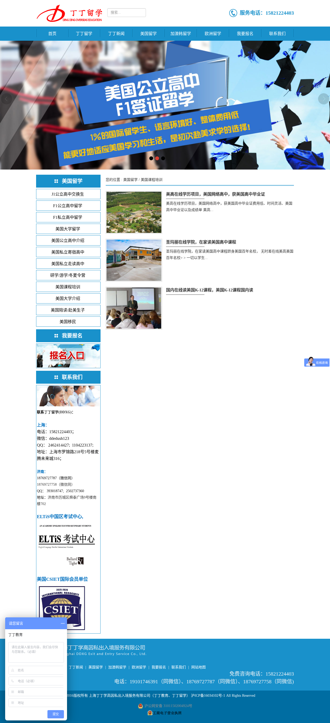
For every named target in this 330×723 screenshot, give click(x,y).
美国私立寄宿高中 (67, 252)
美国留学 (148, 33)
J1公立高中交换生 (68, 194)
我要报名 (245, 33)
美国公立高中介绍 (67, 240)
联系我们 (277, 33)
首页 (52, 33)
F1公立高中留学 (67, 206)
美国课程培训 (67, 287)
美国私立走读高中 (67, 264)
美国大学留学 (67, 229)
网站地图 (198, 667)
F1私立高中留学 (67, 217)
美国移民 (68, 322)
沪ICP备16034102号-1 (208, 695)
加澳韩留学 (180, 33)
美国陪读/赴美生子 (68, 310)
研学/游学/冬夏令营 (67, 275)
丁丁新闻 (116, 33)
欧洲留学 (213, 33)
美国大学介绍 (67, 298)
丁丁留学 (84, 33)
